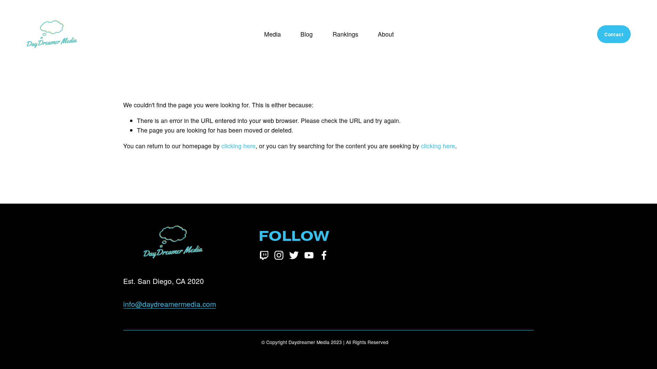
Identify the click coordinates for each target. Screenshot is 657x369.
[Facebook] (324, 255)
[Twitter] (294, 255)
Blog (306, 34)
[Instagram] (279, 255)
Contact (614, 34)
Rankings (345, 34)
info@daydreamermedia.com (169, 304)
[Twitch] (264, 255)
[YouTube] (309, 255)
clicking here (238, 145)
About (386, 34)
